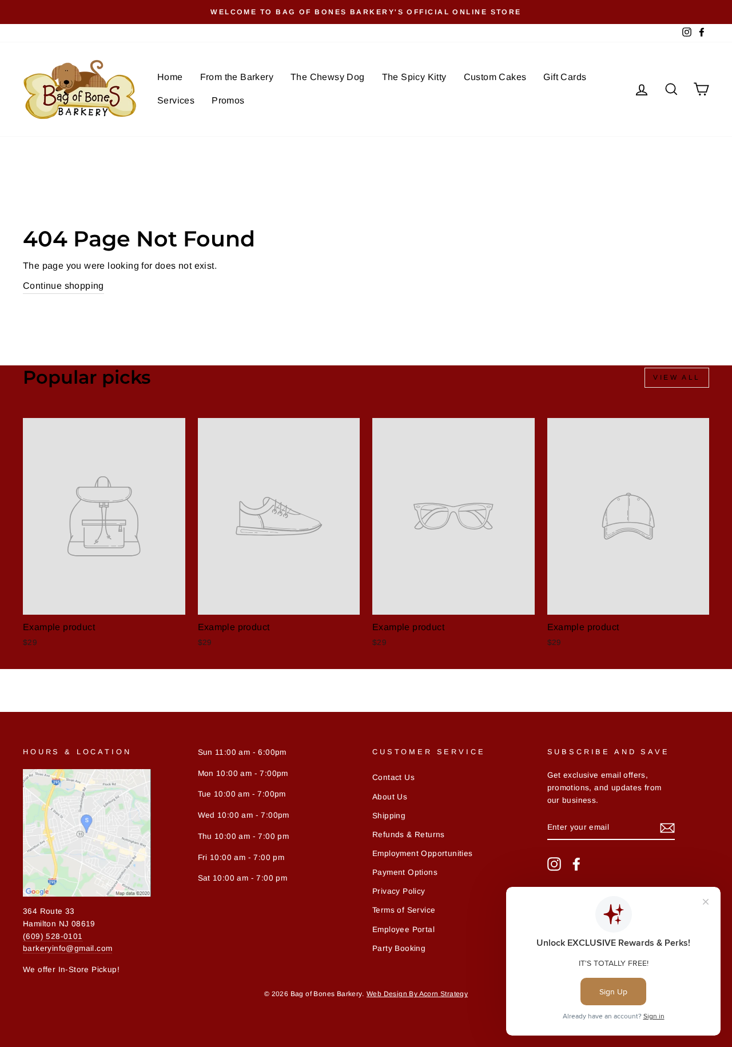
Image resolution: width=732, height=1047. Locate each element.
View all (677, 377)
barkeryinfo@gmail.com (67, 948)
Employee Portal (403, 929)
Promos (228, 100)
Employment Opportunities (422, 853)
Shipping (388, 815)
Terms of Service (403, 910)
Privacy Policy (398, 891)
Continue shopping (63, 285)
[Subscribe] (667, 828)
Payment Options (404, 872)
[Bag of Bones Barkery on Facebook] (576, 864)
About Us (389, 797)
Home (170, 77)
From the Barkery (236, 77)
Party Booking (398, 948)
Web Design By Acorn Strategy (417, 994)
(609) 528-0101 (53, 936)
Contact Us (393, 777)
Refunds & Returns (408, 834)
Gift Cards (564, 77)
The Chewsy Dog (328, 77)
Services (175, 100)
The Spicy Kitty (414, 77)
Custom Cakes (495, 77)
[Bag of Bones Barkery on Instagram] (554, 864)
